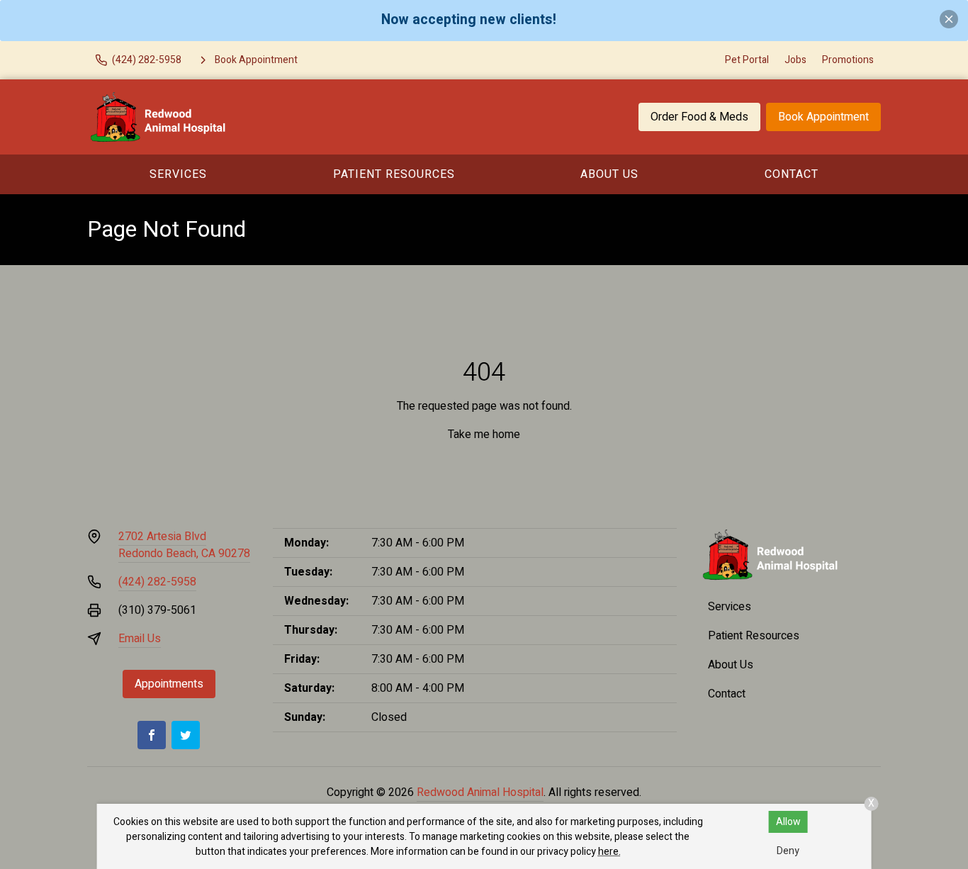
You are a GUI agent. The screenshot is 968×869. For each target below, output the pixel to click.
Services (178, 174)
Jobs (795, 59)
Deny (788, 850)
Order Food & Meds (699, 116)
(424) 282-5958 (157, 581)
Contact (791, 174)
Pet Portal (747, 59)
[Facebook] (151, 735)
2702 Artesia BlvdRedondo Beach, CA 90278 (184, 545)
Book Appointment (823, 116)
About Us (609, 174)
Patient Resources (394, 174)
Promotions (848, 59)
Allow (788, 821)
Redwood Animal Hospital (480, 792)
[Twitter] (185, 735)
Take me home (484, 434)
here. (609, 851)
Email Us (139, 638)
